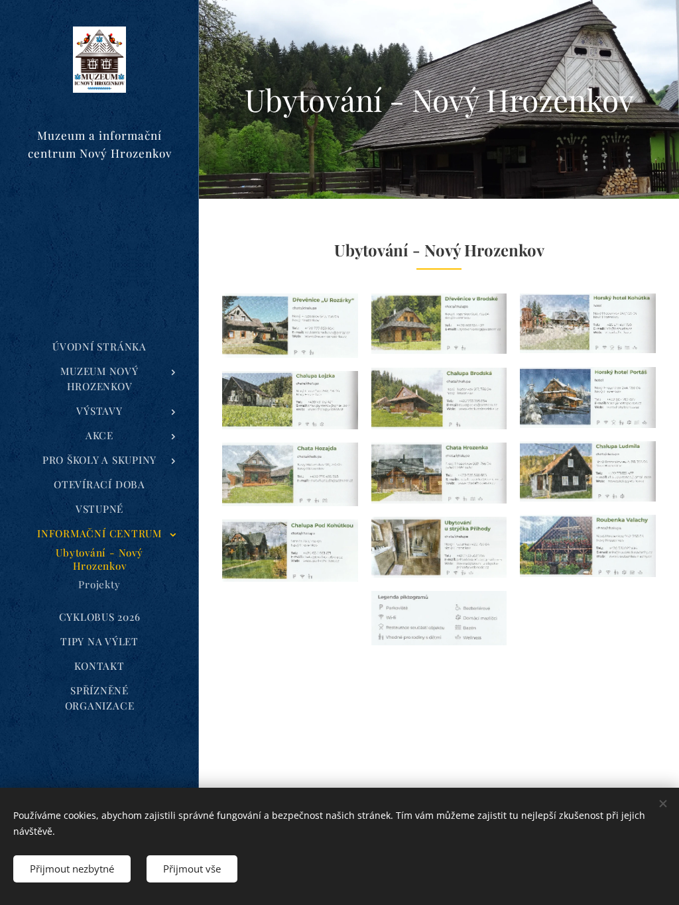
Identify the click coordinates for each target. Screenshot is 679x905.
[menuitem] (99, 346)
